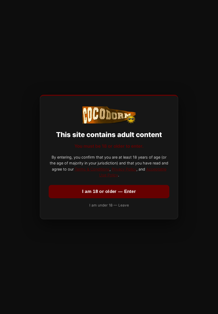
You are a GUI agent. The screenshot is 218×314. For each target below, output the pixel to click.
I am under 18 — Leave (109, 205)
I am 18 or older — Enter (109, 191)
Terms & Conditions (92, 169)
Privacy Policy (124, 169)
